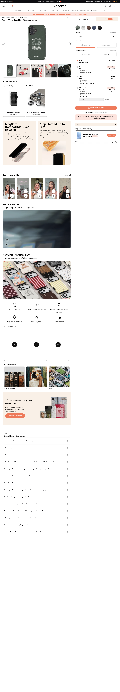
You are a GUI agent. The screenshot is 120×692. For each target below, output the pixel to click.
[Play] (26, 191)
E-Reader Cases (54, 10)
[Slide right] (70, 43)
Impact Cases (10, 17)
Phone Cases (31, 10)
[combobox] (96, 36)
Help (102, 10)
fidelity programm (99, 118)
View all (68, 175)
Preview (106, 99)
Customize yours (20, 10)
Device (78, 33)
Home (3, 17)
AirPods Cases (43, 10)
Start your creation (15, 416)
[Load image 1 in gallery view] (9, 71)
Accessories (94, 10)
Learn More (113, 32)
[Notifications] (11, 6)
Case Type (79, 41)
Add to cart (111, 135)
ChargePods (65, 10)
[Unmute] (12, 196)
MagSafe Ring (80, 50)
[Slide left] (3, 43)
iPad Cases (74, 10)
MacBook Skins (84, 10)
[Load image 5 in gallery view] (65, 71)
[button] (105, 6)
